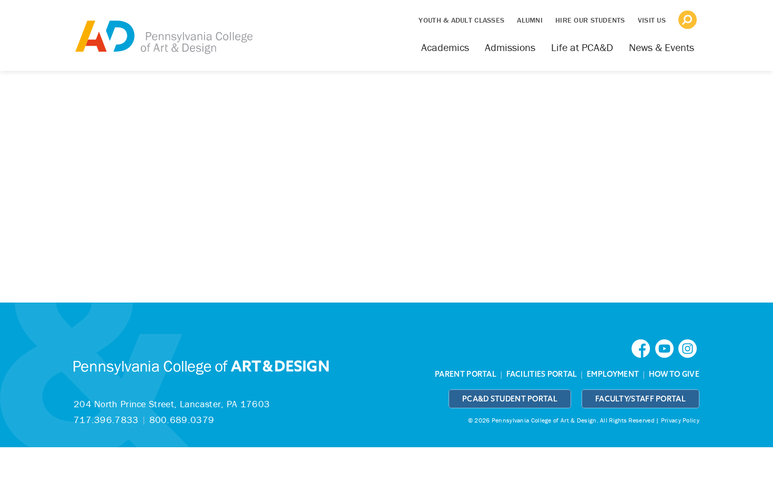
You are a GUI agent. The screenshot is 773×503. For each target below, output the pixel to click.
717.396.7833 (106, 420)
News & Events (661, 47)
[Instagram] (688, 348)
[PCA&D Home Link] (163, 30)
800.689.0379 (182, 420)
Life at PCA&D (582, 47)
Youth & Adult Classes (461, 20)
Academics (445, 47)
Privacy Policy (680, 420)
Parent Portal (465, 374)
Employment (613, 374)
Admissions (510, 47)
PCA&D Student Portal (509, 399)
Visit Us (652, 20)
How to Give (674, 374)
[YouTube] (666, 348)
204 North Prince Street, (172, 404)
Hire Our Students (590, 20)
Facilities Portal (541, 374)
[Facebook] (643, 348)
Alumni (530, 20)
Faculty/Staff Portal (640, 399)
